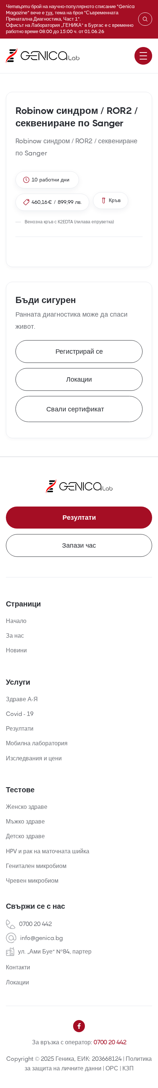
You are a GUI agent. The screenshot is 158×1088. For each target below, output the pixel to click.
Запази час (79, 545)
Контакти (18, 967)
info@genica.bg (41, 938)
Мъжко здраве (25, 821)
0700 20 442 (35, 924)
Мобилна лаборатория (37, 743)
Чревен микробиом (32, 880)
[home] (42, 56)
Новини (16, 650)
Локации (79, 379)
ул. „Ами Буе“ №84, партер (54, 951)
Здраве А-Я (22, 699)
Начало (16, 620)
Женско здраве (26, 806)
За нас (15, 635)
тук (49, 12)
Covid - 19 (19, 713)
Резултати (79, 517)
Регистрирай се (79, 351)
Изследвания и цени (34, 758)
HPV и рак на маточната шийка (47, 851)
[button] (143, 56)
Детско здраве (25, 836)
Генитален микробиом (36, 865)
